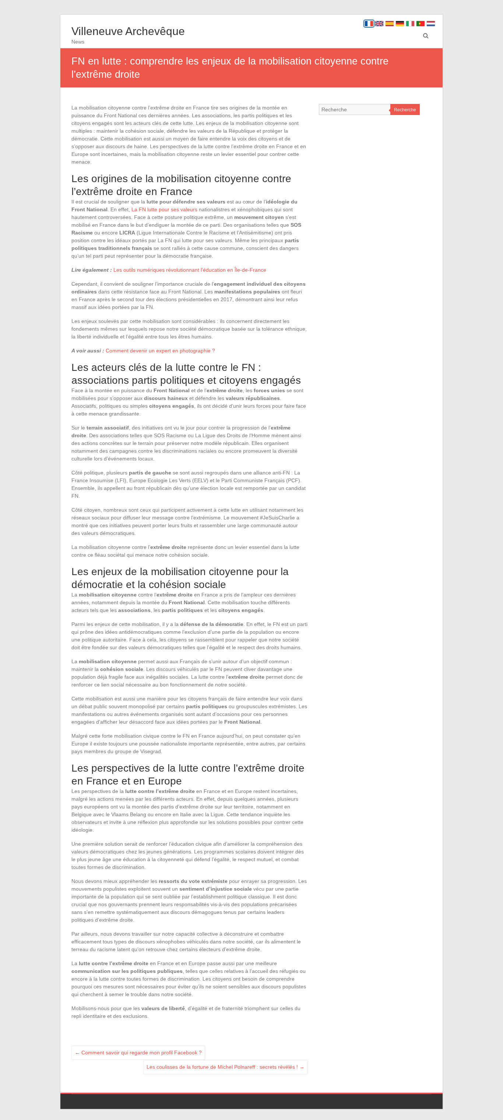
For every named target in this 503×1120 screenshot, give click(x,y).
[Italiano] (410, 24)
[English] (379, 24)
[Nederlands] (430, 24)
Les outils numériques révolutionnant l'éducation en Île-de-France (189, 270)
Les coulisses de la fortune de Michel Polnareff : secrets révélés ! (226, 1067)
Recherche (405, 109)
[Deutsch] (399, 24)
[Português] (420, 24)
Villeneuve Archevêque (128, 31)
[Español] (389, 24)
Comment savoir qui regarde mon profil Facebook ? (138, 1052)
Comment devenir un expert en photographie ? (160, 351)
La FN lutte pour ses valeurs (164, 209)
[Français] (369, 24)
